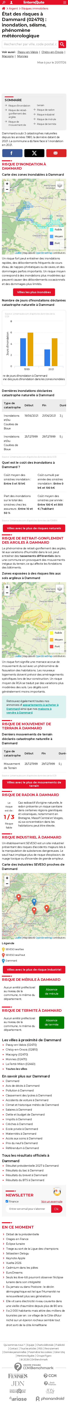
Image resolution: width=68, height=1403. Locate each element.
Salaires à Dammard (19, 1109)
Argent (13, 8)
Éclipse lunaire (15, 1244)
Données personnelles (15, 1352)
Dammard (12, 1081)
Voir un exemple (52, 1201)
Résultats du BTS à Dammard (25, 1180)
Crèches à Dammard (19, 1124)
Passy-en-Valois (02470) (21, 1045)
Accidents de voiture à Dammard (27, 1100)
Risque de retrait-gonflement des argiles (17, 113)
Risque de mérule (46, 119)
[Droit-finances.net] (50, 1383)
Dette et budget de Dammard (25, 1114)
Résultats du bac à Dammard (24, 1170)
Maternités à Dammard (21, 1133)
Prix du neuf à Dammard (21, 1143)
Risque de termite (46, 124)
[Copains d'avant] (18, 1391)
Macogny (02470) (17, 1054)
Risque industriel (45, 114)
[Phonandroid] (50, 1398)
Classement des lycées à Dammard (29, 1095)
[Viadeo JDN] (50, 1391)
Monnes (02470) (16, 1059)
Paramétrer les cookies (40, 1352)
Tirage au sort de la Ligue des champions (32, 1248)
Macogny (8, 56)
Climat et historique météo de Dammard (32, 1105)
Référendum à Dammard (22, 1148)
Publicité (60, 1345)
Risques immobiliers (34, 8)
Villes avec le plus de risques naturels (34, 528)
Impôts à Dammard (19, 1119)
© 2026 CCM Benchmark (34, 1359)
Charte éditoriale (44, 1345)
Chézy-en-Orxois (52, 52)
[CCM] (50, 1376)
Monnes (22, 56)
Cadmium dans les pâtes (22, 1267)
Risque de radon (46, 109)
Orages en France (17, 1239)
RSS (40, 1348)
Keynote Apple (15, 1258)
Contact (13, 1348)
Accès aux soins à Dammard (24, 1138)
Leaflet (18, 252)
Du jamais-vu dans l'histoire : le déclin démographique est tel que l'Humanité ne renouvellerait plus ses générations (33, 1291)
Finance (13, 1201)
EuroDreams (14, 1272)
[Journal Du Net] (18, 1383)
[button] (7, 184)
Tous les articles (28, 1348)
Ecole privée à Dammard (22, 1129)
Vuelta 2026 (14, 1263)
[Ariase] (18, 1399)
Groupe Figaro (43, 1355)
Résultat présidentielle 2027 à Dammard (32, 1165)
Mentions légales (25, 1355)
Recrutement (52, 1348)
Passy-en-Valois (28, 52)
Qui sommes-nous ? (14, 1345)
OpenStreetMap (44, 252)
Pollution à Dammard (20, 1090)
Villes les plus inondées (34, 292)
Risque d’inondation (19, 105)
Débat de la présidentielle (22, 1234)
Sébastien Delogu (17, 1253)
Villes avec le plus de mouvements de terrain (34, 784)
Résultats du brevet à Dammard (26, 1175)
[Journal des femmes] (18, 1376)
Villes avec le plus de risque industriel (34, 969)
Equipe (30, 1345)
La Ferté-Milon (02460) (20, 1064)
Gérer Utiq (59, 1352)
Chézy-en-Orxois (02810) (22, 1049)
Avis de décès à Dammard (22, 1085)
